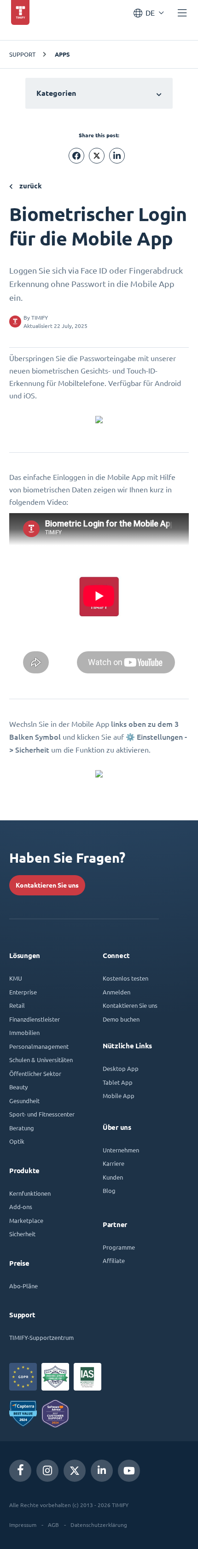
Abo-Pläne (23, 1285)
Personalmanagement (39, 1046)
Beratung (21, 1127)
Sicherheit (22, 1233)
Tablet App (118, 1082)
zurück (29, 186)
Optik (16, 1141)
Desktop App (121, 1068)
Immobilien (24, 1032)
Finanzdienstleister (34, 1019)
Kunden (113, 1177)
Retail (17, 1005)
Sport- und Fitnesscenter (42, 1114)
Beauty (18, 1086)
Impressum (22, 1524)
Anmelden (116, 991)
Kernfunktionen (30, 1193)
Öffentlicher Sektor (35, 1073)
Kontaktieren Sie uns (47, 885)
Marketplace (26, 1220)
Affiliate (114, 1260)
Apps (62, 54)
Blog (109, 1190)
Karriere (113, 1163)
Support (22, 54)
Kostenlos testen (125, 978)
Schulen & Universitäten (41, 1059)
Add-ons (20, 1206)
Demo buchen (121, 1019)
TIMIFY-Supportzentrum (41, 1337)
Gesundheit (24, 1100)
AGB (53, 1524)
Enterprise (23, 991)
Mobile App (118, 1095)
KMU (15, 978)
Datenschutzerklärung (98, 1524)
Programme (119, 1247)
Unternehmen (121, 1149)
